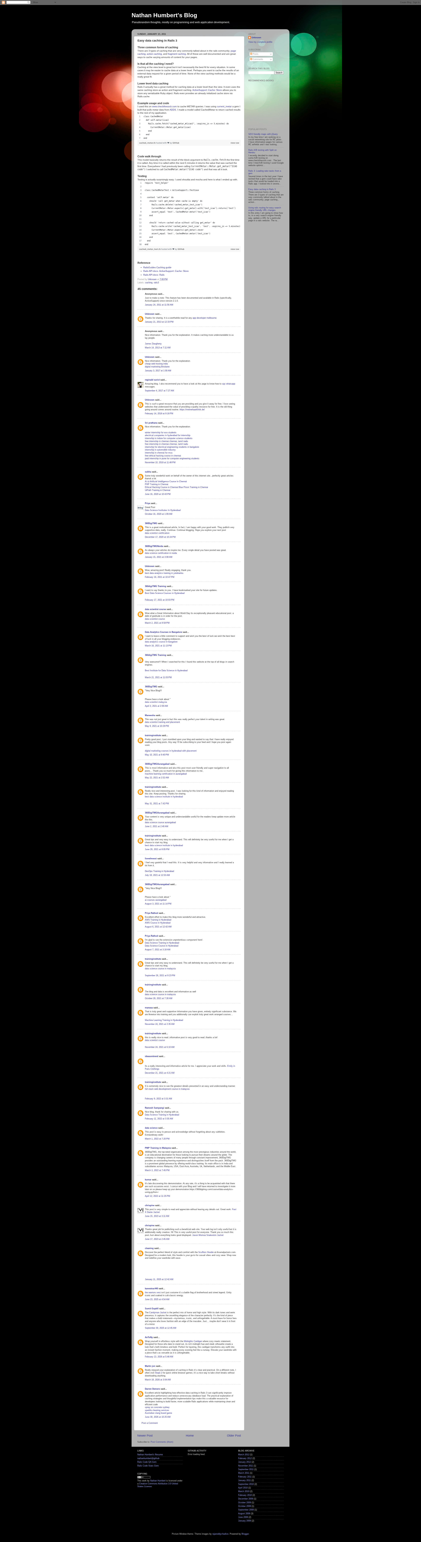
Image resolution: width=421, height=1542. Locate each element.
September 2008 (246, 1510)
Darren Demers (152, 1389)
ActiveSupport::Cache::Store (207, 90)
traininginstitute (153, 735)
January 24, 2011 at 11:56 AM (159, 305)
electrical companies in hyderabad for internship (167, 435)
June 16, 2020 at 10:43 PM (158, 494)
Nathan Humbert (158, 1481)
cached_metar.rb (147, 143)
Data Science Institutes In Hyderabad (163, 510)
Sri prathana (151, 423)
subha (148, 472)
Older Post (234, 1435)
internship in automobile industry (160, 450)
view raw (235, 143)
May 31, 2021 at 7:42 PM (157, 803)
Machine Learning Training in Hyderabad (164, 1020)
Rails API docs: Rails (153, 274)
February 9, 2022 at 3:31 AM (158, 1099)
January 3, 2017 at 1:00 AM (158, 371)
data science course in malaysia (160, 969)
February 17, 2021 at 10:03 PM (159, 600)
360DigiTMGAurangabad (157, 764)
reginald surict (152, 380)
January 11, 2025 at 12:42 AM (159, 1279)
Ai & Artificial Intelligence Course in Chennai (166, 481)
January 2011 (244, 1480)
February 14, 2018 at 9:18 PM (159, 413)
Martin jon (150, 1366)
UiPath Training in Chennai (157, 490)
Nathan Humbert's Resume (150, 1454)
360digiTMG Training (155, 586)
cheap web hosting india (156, 364)
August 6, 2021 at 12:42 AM (158, 927)
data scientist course (155, 609)
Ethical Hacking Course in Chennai (162, 487)
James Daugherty (153, 344)
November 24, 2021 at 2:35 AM (159, 1024)
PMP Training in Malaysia (158, 1148)
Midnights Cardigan (193, 1341)
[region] (189, 127)
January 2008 (244, 1521)
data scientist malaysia (156, 702)
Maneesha (150, 715)
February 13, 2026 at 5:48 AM (159, 1357)
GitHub (176, 143)
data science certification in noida (161, 553)
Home (190, 1435)
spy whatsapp (228, 384)
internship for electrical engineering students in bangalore (172, 447)
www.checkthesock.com (164, 106)
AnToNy (149, 1337)
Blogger (245, 1534)
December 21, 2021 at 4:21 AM (159, 1073)
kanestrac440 (151, 1288)
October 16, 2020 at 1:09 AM (158, 514)
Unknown (149, 314)
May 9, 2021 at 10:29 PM (157, 726)
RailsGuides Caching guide (157, 267)
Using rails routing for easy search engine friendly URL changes (264, 209)
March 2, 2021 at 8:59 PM (157, 623)
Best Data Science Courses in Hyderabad (165, 593)
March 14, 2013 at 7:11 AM (158, 348)
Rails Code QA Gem (147, 1462)
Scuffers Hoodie (206, 1252)
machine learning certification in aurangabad (166, 774)
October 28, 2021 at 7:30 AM (158, 998)
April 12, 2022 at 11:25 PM (157, 1196)
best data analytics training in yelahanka (164, 573)
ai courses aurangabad (155, 900)
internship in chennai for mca (158, 453)
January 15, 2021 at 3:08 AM (158, 557)
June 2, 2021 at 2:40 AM (156, 826)
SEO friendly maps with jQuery (263, 134)
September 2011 (246, 1469)
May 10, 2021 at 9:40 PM (157, 755)
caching (148, 282)
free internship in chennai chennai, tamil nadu (166, 441)
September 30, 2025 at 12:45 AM (160, 1328)
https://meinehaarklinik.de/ (192, 409)
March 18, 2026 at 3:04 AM (158, 1380)
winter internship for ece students (160, 432)
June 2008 (243, 1517)
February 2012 (245, 1458)
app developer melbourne (204, 318)
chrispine (149, 1205)
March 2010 (243, 1491)
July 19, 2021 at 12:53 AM (157, 875)
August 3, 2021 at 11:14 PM (158, 904)
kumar (148, 1180)
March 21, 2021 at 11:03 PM (158, 677)
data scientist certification (157, 533)
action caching (154, 54)
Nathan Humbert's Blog (164, 15)
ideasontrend (151, 1056)
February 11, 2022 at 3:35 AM (159, 1119)
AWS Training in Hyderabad (158, 920)
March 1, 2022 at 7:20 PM (157, 1139)
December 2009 (245, 1499)
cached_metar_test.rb (150, 249)
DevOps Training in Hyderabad (159, 871)
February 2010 (245, 1495)
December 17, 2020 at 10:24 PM (160, 537)
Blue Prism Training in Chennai (193, 487)
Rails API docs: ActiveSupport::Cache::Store (166, 271)
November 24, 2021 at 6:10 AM (159, 1047)
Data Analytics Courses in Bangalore (163, 632)
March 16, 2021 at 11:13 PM (158, 646)
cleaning (149, 1248)
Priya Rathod (151, 913)
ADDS (173, 109)
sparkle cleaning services (157, 1410)
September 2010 (246, 1484)
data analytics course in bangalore (161, 642)
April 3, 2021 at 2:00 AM (156, 706)
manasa (149, 1008)
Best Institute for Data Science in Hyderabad (166, 670)
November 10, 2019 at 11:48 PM (160, 462)
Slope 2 (158, 1373)
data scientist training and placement (162, 722)
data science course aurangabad (160, 822)
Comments (257, 59)
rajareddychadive (220, 1534)
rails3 (156, 282)
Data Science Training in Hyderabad (162, 943)
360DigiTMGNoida (154, 546)
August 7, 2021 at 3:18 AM (157, 949)
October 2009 (244, 1502)
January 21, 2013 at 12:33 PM (159, 322)
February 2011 (245, 1477)
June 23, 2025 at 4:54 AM (157, 1299)
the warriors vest (153, 1292)
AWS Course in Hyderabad (157, 923)
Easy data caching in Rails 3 (262, 189)
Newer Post (145, 1435)
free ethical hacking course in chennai (163, 456)
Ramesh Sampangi (154, 1108)
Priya (147, 503)
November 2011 (245, 1466)
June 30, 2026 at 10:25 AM (158, 1417)
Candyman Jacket (157, 1312)
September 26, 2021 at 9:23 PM (160, 975)
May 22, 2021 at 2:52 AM (157, 778)
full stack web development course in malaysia (167, 1089)
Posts (255, 54)
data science (151, 1128)
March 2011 (243, 1473)
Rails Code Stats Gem (148, 1466)
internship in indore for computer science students (168, 438)
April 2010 (243, 1488)
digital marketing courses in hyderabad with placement (171, 751)
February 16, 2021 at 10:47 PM (159, 577)
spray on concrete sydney (157, 1407)
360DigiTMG (151, 523)
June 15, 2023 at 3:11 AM (157, 1216)
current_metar (224, 106)
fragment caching (177, 54)
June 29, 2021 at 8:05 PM (157, 849)
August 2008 (244, 1513)
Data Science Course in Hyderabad (161, 946)
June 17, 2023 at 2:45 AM (157, 1239)
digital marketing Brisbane (157, 367)
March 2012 (243, 1454)
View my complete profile (260, 42)
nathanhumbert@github (148, 1458)
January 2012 (244, 1462)
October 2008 (244, 1506)
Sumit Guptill (152, 1308)
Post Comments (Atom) (162, 1442)
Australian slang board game (158, 1413)
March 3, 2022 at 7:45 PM (157, 1170)
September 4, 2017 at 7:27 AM (159, 391)
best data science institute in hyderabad (164, 797)
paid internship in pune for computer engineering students (172, 458)
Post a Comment (150, 1423)
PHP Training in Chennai (156, 484)
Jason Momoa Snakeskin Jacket (207, 1235)
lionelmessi (151, 858)
